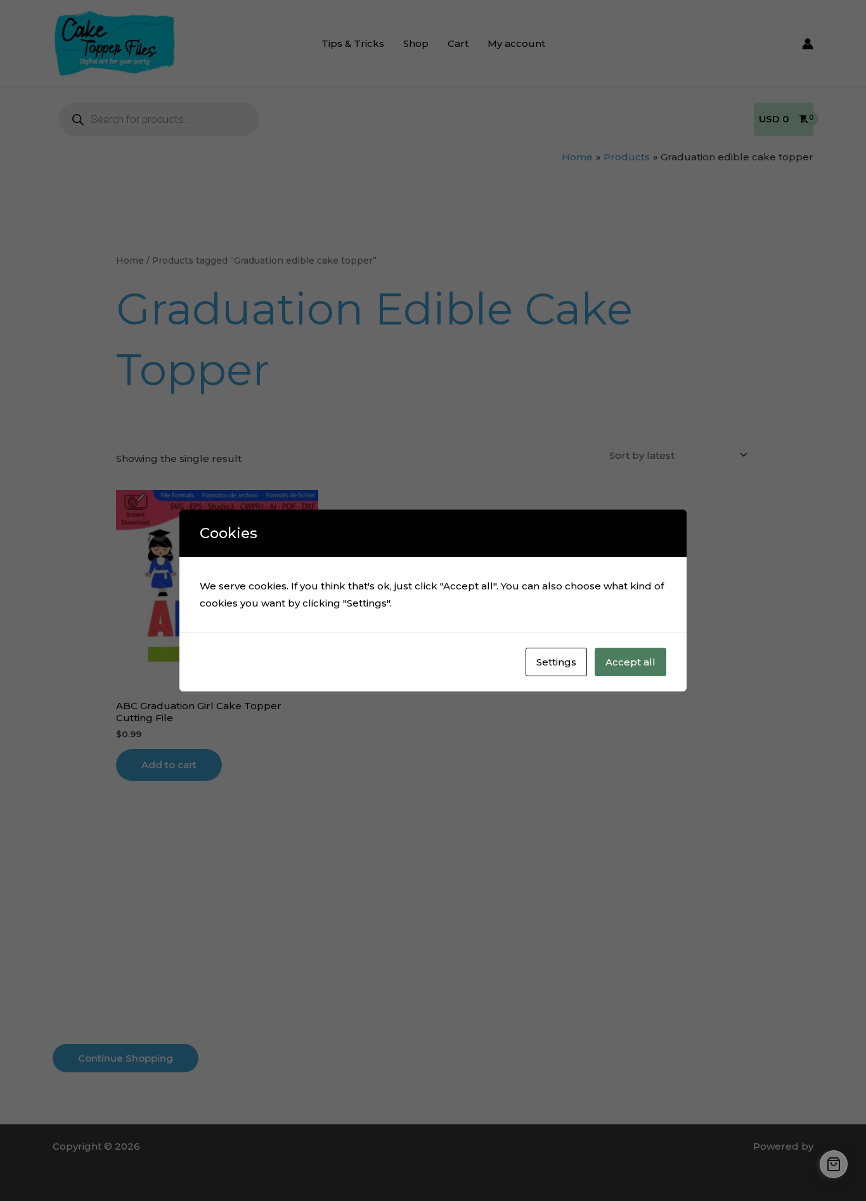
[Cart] (834, 1164)
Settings (556, 662)
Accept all (630, 662)
